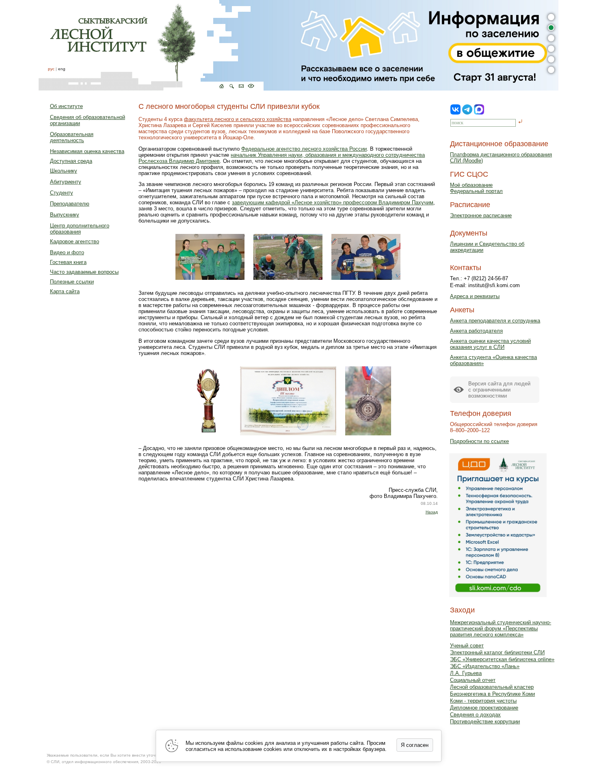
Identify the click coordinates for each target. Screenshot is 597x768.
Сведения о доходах (475, 715)
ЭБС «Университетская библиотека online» (502, 659)
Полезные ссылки (72, 282)
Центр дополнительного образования (79, 229)
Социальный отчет (472, 680)
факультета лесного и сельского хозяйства (237, 119)
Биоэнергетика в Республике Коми (492, 694)
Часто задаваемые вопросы (84, 272)
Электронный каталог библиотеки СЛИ (497, 652)
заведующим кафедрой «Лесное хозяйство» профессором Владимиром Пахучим (332, 202)
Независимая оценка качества (87, 151)
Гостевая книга (68, 262)
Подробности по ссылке (479, 441)
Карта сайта (65, 291)
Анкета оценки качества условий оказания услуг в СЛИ (490, 344)
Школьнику (63, 171)
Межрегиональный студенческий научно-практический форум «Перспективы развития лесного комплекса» (500, 628)
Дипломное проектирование (484, 708)
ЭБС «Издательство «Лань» (484, 666)
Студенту (61, 193)
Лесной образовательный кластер (492, 687)
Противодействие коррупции (485, 721)
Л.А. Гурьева (466, 673)
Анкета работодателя (476, 331)
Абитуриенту (65, 182)
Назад (432, 512)
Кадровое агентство (74, 241)
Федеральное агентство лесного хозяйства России (304, 149)
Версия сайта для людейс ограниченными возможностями (499, 390)
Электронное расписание (481, 215)
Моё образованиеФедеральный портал (476, 188)
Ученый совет (467, 646)
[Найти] (520, 122)
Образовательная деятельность (71, 137)
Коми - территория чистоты (483, 701)
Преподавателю (69, 204)
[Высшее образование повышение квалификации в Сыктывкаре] (151, 45)
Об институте (66, 106)
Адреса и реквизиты (475, 296)
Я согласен (414, 745)
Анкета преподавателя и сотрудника (495, 321)
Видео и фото (67, 252)
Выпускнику (64, 215)
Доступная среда (71, 161)
